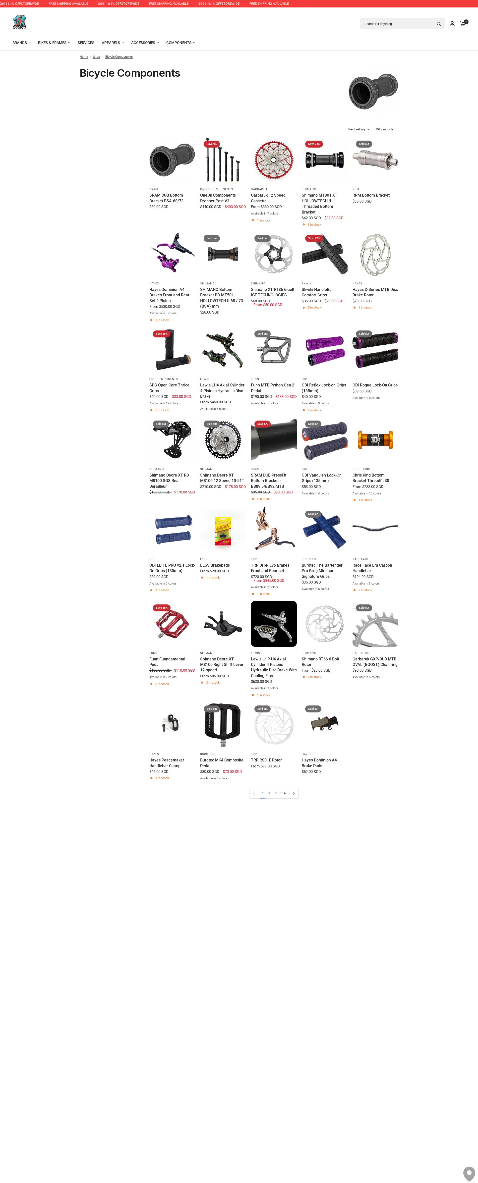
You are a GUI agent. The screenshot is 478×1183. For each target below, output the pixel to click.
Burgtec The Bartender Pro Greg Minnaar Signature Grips (322, 571)
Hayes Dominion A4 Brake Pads (319, 763)
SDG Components (163, 379)
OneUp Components (216, 189)
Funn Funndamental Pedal (167, 662)
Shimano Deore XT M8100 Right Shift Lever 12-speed (221, 665)
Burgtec (309, 559)
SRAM (153, 189)
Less (204, 559)
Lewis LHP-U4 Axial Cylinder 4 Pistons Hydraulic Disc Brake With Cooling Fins (274, 667)
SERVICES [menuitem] (86, 43)
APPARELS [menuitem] (111, 43)
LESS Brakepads (215, 565)
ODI (304, 379)
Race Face (361, 559)
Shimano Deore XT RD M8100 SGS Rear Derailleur (169, 481)
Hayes (154, 283)
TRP (254, 559)
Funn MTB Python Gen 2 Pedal (272, 388)
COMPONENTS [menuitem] (178, 43)
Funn (255, 379)
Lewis (205, 379)
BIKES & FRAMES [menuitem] (52, 43)
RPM (356, 189)
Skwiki (307, 283)
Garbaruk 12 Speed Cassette (268, 198)
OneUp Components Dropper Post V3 (218, 198)
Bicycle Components (119, 56)
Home (84, 56)
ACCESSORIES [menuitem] (143, 43)
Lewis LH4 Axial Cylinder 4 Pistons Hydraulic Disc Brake (222, 391)
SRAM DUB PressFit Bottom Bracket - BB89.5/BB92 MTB (268, 481)
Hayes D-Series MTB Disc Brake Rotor (375, 292)
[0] (461, 23)
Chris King (361, 469)
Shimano (309, 189)
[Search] (438, 23)
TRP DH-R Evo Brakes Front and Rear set (270, 568)
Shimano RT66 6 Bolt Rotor (320, 662)
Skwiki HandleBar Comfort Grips (317, 292)
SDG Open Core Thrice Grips (169, 388)
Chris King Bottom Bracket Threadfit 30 (371, 478)
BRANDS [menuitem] (19, 43)
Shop (96, 56)
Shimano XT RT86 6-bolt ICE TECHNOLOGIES (272, 292)
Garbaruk (259, 189)
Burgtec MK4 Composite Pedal (221, 763)
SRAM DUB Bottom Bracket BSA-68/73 (166, 198)
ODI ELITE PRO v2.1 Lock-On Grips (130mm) (172, 568)
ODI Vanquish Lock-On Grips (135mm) (322, 478)
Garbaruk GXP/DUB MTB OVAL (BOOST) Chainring (375, 662)
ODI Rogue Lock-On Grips (375, 385)
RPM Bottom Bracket (371, 195)
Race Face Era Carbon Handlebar (372, 568)
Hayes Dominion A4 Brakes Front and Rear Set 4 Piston (169, 295)
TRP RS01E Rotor (266, 760)
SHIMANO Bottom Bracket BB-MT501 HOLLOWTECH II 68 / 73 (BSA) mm (221, 298)
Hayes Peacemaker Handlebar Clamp (166, 763)
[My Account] (452, 23)
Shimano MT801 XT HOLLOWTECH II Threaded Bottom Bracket (319, 203)
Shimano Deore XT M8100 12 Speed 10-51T (222, 478)
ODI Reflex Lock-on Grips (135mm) (324, 388)
